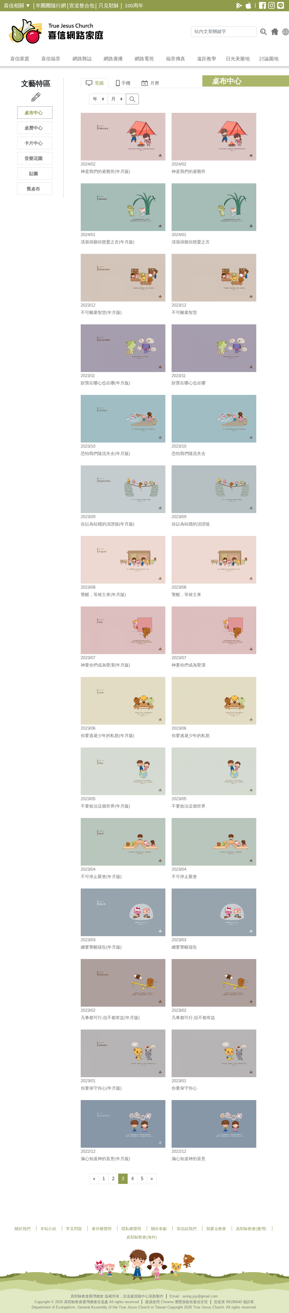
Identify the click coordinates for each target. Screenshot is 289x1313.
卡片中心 (34, 143)
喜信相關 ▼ (17, 5)
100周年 (134, 5)
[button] (285, 31)
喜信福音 (50, 58)
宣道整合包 (82, 5)
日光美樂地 (238, 58)
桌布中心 (34, 112)
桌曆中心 (34, 128)
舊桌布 (33, 188)
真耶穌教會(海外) (141, 1237)
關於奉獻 (159, 1228)
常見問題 (74, 1228)
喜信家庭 (19, 58)
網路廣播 (113, 58)
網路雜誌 (82, 58)
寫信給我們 (186, 1228)
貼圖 (33, 173)
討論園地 (269, 58)
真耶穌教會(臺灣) (251, 1228)
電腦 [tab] (99, 83)
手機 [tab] (125, 83)
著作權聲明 (101, 1228)
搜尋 (263, 31)
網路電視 (144, 58)
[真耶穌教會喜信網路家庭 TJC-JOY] (55, 31)
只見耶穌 (108, 5)
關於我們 (22, 1228)
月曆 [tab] (154, 83)
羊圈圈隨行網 (51, 5)
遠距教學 (206, 58)
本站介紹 (48, 1228)
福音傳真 (175, 58)
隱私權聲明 (131, 1228)
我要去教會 (216, 1228)
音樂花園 (34, 158)
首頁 (274, 31)
